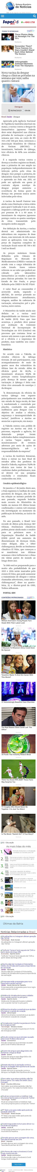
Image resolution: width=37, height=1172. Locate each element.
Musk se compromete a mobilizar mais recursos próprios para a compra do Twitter (18, 1103)
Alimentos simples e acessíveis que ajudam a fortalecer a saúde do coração (18, 1016)
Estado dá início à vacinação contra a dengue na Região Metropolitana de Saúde (18, 1071)
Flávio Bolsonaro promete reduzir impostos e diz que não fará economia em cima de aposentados (24, 902)
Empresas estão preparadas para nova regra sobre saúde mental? (18, 988)
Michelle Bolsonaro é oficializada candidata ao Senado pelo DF (24, 851)
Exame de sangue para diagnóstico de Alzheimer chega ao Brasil (16, 1057)
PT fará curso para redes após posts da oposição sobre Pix (16, 1116)
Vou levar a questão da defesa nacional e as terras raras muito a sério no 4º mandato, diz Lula (23, 872)
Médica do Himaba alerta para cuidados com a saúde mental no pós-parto (16, 1002)
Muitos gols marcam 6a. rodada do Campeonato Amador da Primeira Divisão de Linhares (24, 895)
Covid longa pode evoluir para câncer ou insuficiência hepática (17, 1130)
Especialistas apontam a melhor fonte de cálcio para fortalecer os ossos (25, 910)
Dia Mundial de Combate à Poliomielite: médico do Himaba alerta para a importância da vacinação (18, 973)
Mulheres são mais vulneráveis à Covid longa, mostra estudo (16, 1158)
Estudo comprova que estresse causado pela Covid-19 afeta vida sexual (17, 1043)
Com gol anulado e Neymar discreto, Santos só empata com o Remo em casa (25, 880)
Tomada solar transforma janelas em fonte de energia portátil (17, 1030)
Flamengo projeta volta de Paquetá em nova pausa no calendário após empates (22, 858)
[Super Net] (18, 22)
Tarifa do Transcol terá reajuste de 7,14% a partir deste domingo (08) (17, 957)
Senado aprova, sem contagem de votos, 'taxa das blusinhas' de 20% (17, 1144)
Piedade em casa (20, 887)
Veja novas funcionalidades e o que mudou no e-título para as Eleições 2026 (22, 865)
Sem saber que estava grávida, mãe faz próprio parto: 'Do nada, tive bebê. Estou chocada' (17, 1088)
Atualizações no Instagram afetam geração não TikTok (18, 943)
